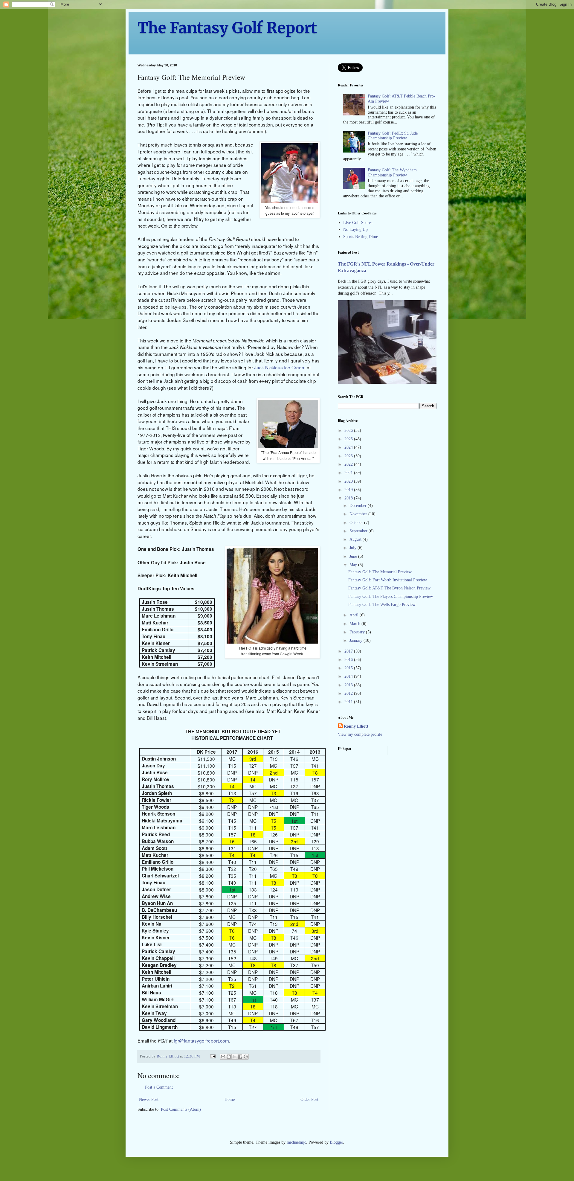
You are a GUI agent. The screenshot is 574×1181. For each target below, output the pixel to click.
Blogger (336, 1142)
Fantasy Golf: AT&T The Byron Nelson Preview (389, 588)
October (356, 522)
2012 (349, 693)
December (358, 505)
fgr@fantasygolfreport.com (201, 1040)
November (358, 514)
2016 (349, 659)
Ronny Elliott (356, 726)
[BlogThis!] (229, 1057)
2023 (349, 456)
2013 (349, 685)
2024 (349, 447)
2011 (349, 702)
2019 (349, 489)
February (357, 632)
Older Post (309, 1099)
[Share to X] (234, 1057)
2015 (349, 668)
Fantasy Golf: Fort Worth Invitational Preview (387, 580)
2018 (349, 498)
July (353, 547)
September (359, 531)
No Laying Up (355, 229)
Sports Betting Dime (360, 236)
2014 (349, 676)
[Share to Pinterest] (246, 1057)
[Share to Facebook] (240, 1057)
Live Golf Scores (357, 222)
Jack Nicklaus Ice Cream (280, 367)
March (355, 623)
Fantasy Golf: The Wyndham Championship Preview (392, 172)
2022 (349, 464)
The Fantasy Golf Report (227, 28)
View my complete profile (360, 734)
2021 (349, 472)
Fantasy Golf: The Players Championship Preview (390, 596)
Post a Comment (159, 1087)
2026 (349, 430)
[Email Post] (212, 1056)
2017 (349, 651)
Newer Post (148, 1099)
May (353, 565)
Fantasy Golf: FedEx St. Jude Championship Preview (393, 136)
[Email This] (223, 1057)
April (354, 615)
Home (230, 1099)
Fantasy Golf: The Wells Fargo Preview (382, 604)
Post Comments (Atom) (181, 1109)
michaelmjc (296, 1142)
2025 (349, 439)
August (356, 539)
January (356, 640)
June (353, 556)
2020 (349, 481)
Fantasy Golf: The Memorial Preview (380, 572)
